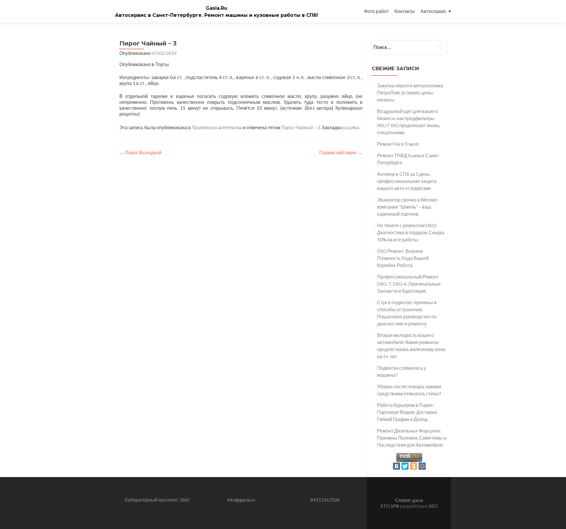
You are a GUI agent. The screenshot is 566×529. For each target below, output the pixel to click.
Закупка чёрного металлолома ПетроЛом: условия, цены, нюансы (410, 92)
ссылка (351, 127)
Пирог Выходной (140, 152)
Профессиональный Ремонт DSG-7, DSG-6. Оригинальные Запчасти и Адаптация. (409, 284)
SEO (433, 506)
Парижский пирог (341, 152)
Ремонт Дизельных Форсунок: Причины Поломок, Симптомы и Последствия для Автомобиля (411, 438)
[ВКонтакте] (396, 466)
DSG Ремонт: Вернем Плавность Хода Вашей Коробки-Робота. (403, 258)
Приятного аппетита (217, 127)
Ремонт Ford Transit (398, 144)
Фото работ (376, 11)
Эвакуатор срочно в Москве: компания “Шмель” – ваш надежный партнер (407, 207)
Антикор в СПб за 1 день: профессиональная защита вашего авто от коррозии (407, 181)
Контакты (404, 11)
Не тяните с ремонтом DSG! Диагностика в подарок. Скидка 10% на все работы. (410, 232)
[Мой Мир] (422, 466)
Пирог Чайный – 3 (300, 127)
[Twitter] (405, 466)
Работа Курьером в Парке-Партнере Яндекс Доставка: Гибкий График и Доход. (407, 412)
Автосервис (434, 11)
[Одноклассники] (413, 466)
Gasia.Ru (216, 8)
